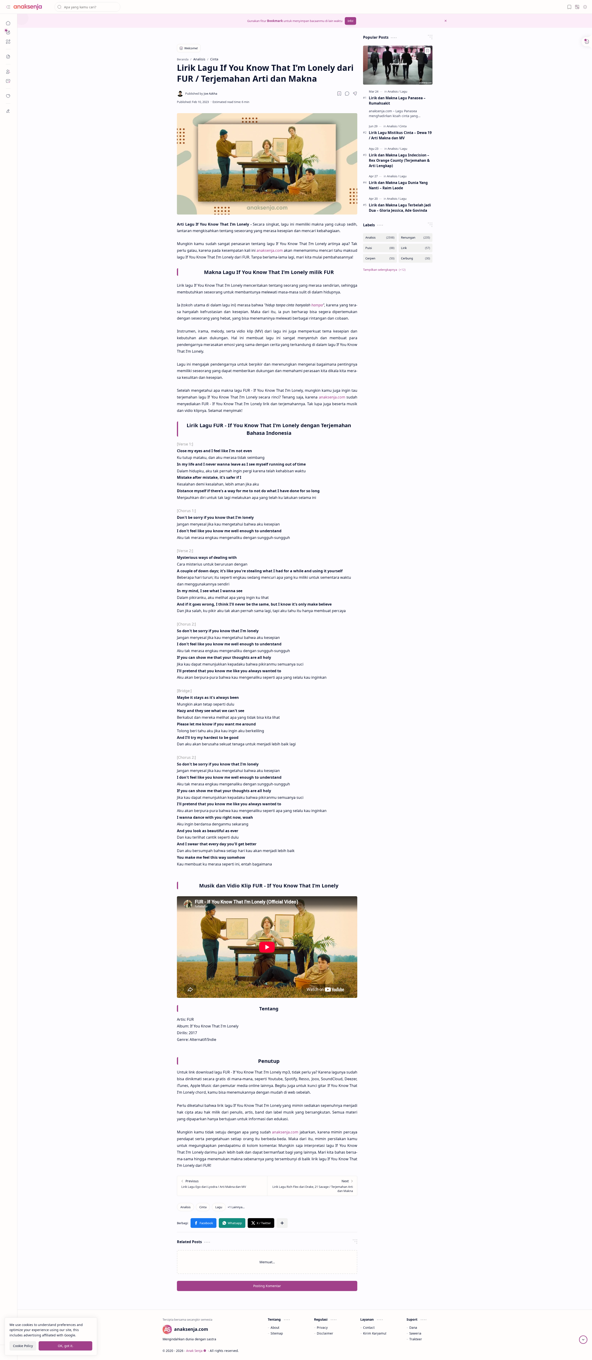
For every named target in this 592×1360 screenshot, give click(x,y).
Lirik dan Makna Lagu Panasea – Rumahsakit (397, 101)
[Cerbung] (415, 258)
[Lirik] (415, 248)
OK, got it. (65, 1346)
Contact (369, 1327)
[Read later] (339, 93)
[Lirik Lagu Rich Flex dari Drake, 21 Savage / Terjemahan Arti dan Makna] (312, 1186)
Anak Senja (194, 1350)
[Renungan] (415, 237)
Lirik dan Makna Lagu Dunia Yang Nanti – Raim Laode (398, 185)
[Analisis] (185, 1207)
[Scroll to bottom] (583, 1339)
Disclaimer (325, 1333)
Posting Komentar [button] (267, 1286)
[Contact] (8, 81)
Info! (350, 21)
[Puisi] (380, 248)
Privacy (322, 1327)
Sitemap (277, 1333)
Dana (413, 1327)
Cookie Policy (23, 1346)
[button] (8, 6)
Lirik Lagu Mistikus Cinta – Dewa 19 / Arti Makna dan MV (400, 135)
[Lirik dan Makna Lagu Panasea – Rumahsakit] (397, 65)
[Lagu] (219, 1207)
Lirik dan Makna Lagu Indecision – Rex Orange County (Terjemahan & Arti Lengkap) (399, 160)
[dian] (8, 96)
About (275, 1327)
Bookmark (275, 21)
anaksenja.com (269, 250)
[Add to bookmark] (428, 50)
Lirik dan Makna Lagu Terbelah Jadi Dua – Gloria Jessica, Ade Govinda (400, 208)
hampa (317, 305)
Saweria (415, 1333)
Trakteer (415, 1339)
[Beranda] (8, 23)
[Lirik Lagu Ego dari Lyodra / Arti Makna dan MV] (222, 1186)
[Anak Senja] (31, 7)
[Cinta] (203, 1207)
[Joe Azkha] (201, 93)
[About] (8, 71)
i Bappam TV (437, 1350)
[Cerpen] (380, 258)
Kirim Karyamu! (374, 1333)
